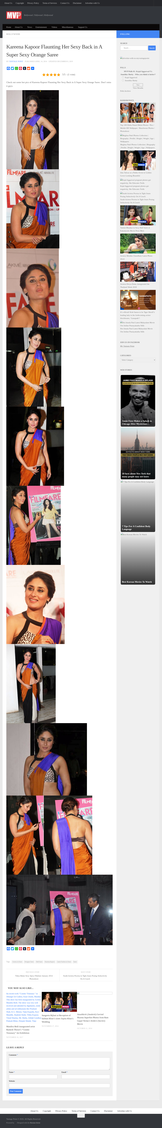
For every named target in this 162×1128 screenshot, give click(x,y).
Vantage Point (16, 61)
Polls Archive (125, 91)
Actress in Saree (17, 962)
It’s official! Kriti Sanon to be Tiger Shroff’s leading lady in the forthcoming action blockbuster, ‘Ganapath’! (137, 315)
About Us (8, 3)
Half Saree (39, 962)
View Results (138, 88)
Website (12, 1081)
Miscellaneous (67, 27)
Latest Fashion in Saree (64, 962)
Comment (13, 1055)
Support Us (82, 27)
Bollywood (13, 34)
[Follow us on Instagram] (134, 34)
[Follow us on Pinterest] (141, 34)
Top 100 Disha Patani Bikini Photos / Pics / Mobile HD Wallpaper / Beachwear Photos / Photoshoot (137, 128)
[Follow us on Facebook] (144, 34)
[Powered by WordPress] (15, 1123)
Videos (54, 27)
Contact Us (64, 3)
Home (8, 27)
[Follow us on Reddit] (154, 34)
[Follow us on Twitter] (137, 34)
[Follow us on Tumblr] (147, 34)
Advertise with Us (92, 3)
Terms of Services (50, 3)
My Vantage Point (127, 346)
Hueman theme (35, 1123)
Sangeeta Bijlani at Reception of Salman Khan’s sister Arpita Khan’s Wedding (57, 1018)
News (29, 27)
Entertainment (41, 27)
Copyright (20, 3)
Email (64, 1072)
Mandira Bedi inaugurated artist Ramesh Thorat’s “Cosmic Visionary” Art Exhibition (20, 1029)
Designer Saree (29, 962)
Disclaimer (77, 3)
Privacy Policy (33, 3)
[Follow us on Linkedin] (151, 34)
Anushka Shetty (131, 81)
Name (12, 1072)
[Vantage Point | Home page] (14, 15)
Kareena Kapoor (50, 962)
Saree (75, 962)
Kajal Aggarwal (131, 77)
